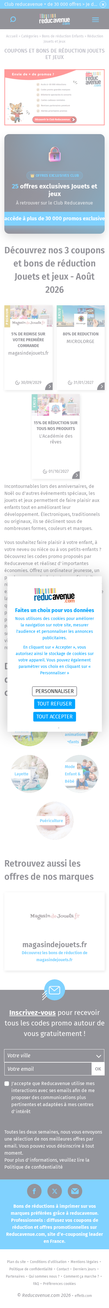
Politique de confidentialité (38, 728)
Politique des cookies (75, 728)
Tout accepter (54, 716)
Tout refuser (54, 704)
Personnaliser (54, 691)
